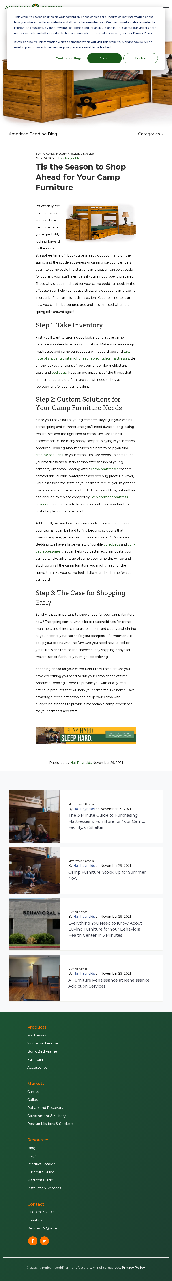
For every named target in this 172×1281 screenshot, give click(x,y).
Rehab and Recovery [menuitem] (45, 1107)
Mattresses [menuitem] (36, 1035)
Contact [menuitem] (35, 1204)
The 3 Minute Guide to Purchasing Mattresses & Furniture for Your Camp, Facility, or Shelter (106, 821)
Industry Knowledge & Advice (75, 153)
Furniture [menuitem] (35, 1059)
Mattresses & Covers (81, 804)
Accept (104, 58)
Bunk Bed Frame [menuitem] (42, 1051)
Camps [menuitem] (33, 1091)
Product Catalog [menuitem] (41, 1164)
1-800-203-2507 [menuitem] (40, 1212)
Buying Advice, (45, 153)
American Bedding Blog (33, 134)
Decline (140, 58)
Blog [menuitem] (31, 1148)
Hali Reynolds (69, 158)
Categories (149, 134)
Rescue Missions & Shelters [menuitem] (50, 1124)
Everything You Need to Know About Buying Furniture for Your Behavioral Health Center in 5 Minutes (105, 929)
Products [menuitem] (37, 1027)
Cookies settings (68, 58)
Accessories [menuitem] (37, 1067)
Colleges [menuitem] (34, 1099)
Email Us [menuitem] (34, 1220)
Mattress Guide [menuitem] (40, 1180)
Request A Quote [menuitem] (42, 1228)
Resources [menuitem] (38, 1139)
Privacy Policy (133, 1268)
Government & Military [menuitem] (46, 1116)
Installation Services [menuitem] (44, 1188)
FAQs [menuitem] (31, 1156)
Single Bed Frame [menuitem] (42, 1043)
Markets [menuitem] (36, 1083)
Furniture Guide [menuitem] (40, 1172)
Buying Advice (77, 911)
